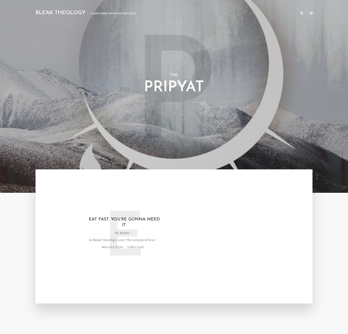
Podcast (257, 13)
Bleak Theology (60, 13)
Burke (124, 233)
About (239, 13)
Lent (121, 240)
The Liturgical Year (140, 240)
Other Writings (282, 13)
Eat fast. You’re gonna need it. (124, 222)
